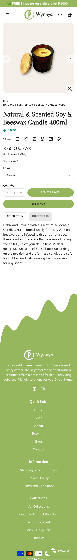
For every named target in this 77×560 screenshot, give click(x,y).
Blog (38, 441)
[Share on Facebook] (18, 139)
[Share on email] (51, 139)
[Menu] (7, 15)
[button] (60, 15)
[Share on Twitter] (26, 139)
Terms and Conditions (38, 486)
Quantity (8, 185)
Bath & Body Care (39, 530)
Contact (38, 449)
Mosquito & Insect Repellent (38, 514)
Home (6, 101)
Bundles (38, 538)
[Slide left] (7, 59)
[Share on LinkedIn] (34, 139)
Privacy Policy (39, 478)
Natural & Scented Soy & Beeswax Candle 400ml (34, 105)
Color (6, 168)
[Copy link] (59, 139)
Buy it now (39, 204)
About (38, 426)
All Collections (38, 506)
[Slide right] (70, 59)
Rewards (38, 433)
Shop (38, 418)
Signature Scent (38, 522)
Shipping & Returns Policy (38, 470)
